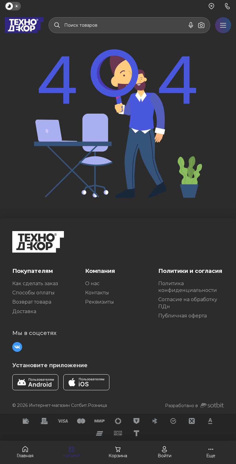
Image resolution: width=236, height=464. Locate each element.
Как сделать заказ (35, 283)
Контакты (97, 293)
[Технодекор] (24, 25)
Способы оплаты (33, 293)
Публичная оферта (182, 316)
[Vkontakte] (17, 347)
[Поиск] (57, 25)
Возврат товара (31, 302)
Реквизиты (99, 302)
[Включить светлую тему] (13, 6)
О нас (92, 283)
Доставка (24, 311)
